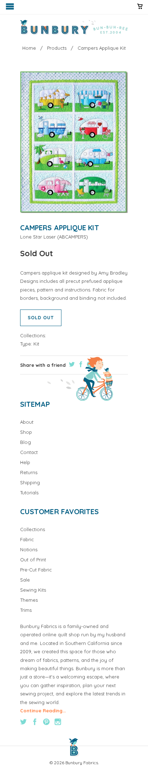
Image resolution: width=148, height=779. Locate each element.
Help (25, 462)
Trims (26, 610)
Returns (28, 472)
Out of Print (33, 559)
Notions (28, 549)
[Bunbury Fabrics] (74, 27)
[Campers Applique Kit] (74, 142)
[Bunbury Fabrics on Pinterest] (46, 721)
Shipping (30, 482)
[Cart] (140, 9)
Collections (32, 529)
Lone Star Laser (38, 237)
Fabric (27, 539)
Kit (36, 344)
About (26, 422)
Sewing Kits (33, 590)
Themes (29, 600)
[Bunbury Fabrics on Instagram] (58, 721)
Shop (26, 432)
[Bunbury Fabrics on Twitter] (23, 721)
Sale (25, 580)
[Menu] (10, 8)
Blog (25, 442)
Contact (29, 452)
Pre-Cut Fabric (36, 570)
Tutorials (29, 492)
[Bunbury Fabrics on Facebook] (35, 721)
